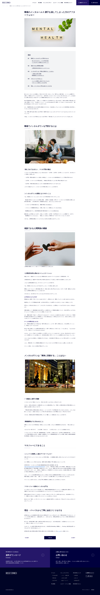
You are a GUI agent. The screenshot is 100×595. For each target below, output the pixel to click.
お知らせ (76, 578)
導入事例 (40, 2)
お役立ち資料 (64, 578)
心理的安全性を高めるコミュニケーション (41, 68)
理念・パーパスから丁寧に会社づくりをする (41, 86)
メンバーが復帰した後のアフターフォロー (41, 81)
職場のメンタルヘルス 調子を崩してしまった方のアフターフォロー (20, 5)
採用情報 (76, 580)
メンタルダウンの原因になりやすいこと (40, 62)
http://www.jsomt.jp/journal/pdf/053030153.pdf (34, 466)
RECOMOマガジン (77, 583)
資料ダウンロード (83, 2)
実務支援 (54, 578)
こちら (59, 531)
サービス (53, 572)
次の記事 (73, 537)
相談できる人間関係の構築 (37, 65)
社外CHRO (54, 580)
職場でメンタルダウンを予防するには (40, 58)
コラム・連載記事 (65, 575)
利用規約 (92, 589)
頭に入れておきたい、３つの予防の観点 (40, 60)
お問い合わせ (95, 2)
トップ (3, 5)
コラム (7, 5)
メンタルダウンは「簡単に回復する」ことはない (42, 71)
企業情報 (76, 575)
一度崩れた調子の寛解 (36, 73)
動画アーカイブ (65, 580)
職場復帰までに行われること (38, 75)
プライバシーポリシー (86, 589)
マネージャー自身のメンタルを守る (39, 82)
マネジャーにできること (36, 78)
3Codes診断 (54, 575)
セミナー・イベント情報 (58, 2)
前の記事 (27, 537)
